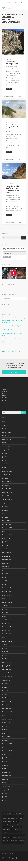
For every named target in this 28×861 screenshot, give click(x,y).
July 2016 (5, 609)
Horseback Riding (6, 826)
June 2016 (5, 613)
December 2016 (6, 591)
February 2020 (6, 482)
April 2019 (5, 513)
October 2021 (6, 443)
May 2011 (5, 800)
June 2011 (5, 797)
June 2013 (5, 729)
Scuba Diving (22, 834)
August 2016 (6, 606)
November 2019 (7, 492)
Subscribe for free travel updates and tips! (14, 249)
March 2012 (5, 768)
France (17, 821)
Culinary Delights (10, 818)
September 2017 (7, 567)
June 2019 (5, 510)
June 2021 (5, 457)
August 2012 (6, 754)
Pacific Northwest (10, 834)
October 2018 (6, 531)
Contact (4, 389)
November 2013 (7, 712)
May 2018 (5, 545)
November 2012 (7, 744)
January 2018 (6, 556)
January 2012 (6, 772)
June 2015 (5, 652)
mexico (14, 832)
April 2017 (5, 581)
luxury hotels (13, 829)
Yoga (23, 843)
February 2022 (6, 432)
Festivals (8, 821)
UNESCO (20, 840)
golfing (12, 824)
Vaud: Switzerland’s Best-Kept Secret (13, 326)
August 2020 (6, 475)
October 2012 (6, 747)
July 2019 (5, 506)
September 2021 (7, 446)
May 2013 (5, 733)
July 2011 (5, 793)
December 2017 (6, 559)
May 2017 (5, 577)
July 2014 (5, 683)
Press (4, 396)
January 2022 (6, 436)
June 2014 (5, 687)
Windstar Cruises (12, 843)
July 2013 (5, 726)
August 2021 (6, 450)
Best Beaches (5, 815)
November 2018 (7, 528)
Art (13, 813)
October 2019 (6, 496)
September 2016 (7, 602)
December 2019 (6, 489)
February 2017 (6, 588)
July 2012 (5, 758)
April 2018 (5, 549)
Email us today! (14, 372)
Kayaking (19, 826)
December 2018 (6, 524)
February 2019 (6, 521)
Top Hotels (15, 840)
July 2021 (5, 453)
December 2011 (6, 775)
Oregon (4, 834)
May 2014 (5, 690)
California (12, 815)
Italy (15, 826)
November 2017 (7, 563)
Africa (10, 813)
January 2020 (6, 485)
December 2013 (6, 708)
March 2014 (5, 698)
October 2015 (6, 637)
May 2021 (5, 460)
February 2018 (6, 552)
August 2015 (6, 644)
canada (16, 815)
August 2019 (6, 503)
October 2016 (6, 598)
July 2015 (5, 648)
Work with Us (6, 391)
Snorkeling (9, 837)
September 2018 (7, 535)
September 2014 (7, 676)
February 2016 (6, 627)
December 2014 (6, 669)
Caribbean (21, 815)
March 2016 (5, 623)
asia (16, 813)
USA (24, 840)
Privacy (4, 400)
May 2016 (5, 616)
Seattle (4, 837)
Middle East (19, 832)
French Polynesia (6, 824)
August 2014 (6, 680)
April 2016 (5, 620)
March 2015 (5, 659)
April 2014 (5, 694)
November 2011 (7, 779)
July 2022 (5, 428)
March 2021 (5, 467)
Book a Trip (5, 393)
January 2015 (6, 666)
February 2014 (6, 701)
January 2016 (6, 630)
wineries (18, 843)
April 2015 (5, 655)
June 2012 (5, 761)
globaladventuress (9, 96)
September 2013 (7, 719)
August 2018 (6, 538)
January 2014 (6, 705)
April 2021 (5, 464)
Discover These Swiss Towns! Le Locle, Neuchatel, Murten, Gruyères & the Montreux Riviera (13, 320)
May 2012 (5, 765)
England (20, 818)
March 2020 (5, 478)
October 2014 (6, 673)
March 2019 (5, 517)
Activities (7, 31)
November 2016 (7, 595)
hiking (16, 824)
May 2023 (5, 425)
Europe (4, 821)
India (12, 826)
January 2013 (6, 740)
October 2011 (6, 783)
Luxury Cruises (6, 829)
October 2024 (6, 421)
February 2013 (6, 737)
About (4, 387)
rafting (17, 834)
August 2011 (6, 790)
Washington (5, 843)
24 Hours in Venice (7, 329)
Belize (19, 813)
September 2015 (7, 641)
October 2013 (6, 715)
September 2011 (7, 786)
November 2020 (7, 471)
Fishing (13, 821)
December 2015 (6, 634)
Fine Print (5, 398)
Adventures (5, 813)
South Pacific (5, 840)
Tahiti (10, 840)
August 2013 (6, 722)
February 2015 (6, 662)
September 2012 (7, 751)
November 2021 (7, 439)
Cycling (16, 818)
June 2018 (5, 542)
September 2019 (7, 499)
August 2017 (6, 570)
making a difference (7, 832)
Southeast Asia (16, 837)
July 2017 (5, 574)
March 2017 (5, 584)
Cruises (4, 818)
